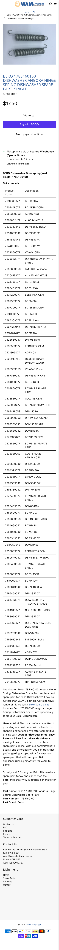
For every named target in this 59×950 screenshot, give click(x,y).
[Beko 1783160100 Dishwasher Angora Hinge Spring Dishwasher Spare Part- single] (29, 44)
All (34, 12)
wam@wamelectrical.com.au (17, 856)
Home (26, 12)
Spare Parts (9, 878)
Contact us (8, 824)
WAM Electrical (33, 924)
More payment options (29, 134)
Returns (7, 834)
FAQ (5, 827)
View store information (18, 163)
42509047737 (15, 862)
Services (7, 881)
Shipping (7, 830)
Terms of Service (11, 837)
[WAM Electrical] (29, 4)
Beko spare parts (39, 704)
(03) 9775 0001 (11, 852)
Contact (7, 884)
